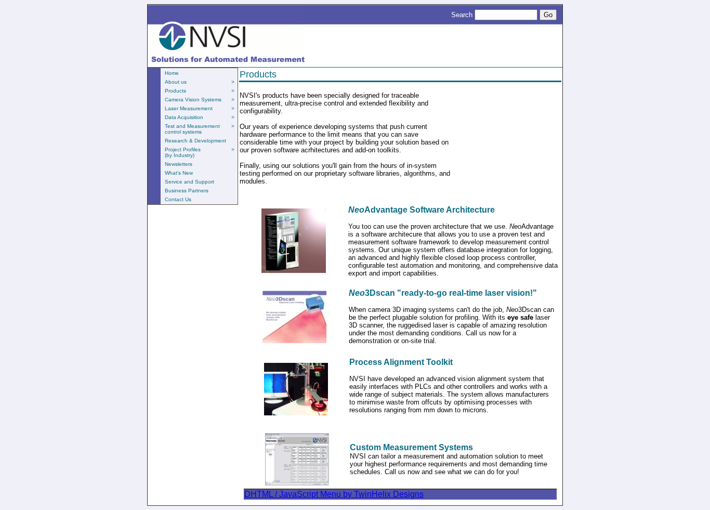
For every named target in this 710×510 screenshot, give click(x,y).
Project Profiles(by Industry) (199, 152)
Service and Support (189, 182)
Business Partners (186, 190)
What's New (179, 173)
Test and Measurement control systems (199, 129)
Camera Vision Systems (199, 99)
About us (199, 82)
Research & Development (195, 140)
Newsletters (178, 164)
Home (172, 73)
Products (199, 91)
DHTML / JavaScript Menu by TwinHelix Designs (334, 494)
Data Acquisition (199, 117)
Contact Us (178, 199)
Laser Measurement (199, 108)
